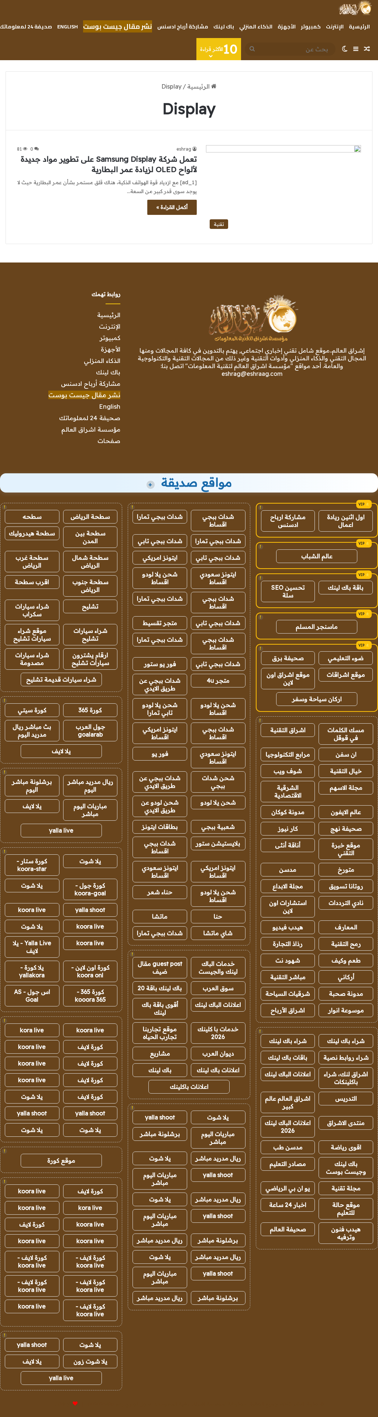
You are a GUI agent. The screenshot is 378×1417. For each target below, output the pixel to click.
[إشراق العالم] (354, 7)
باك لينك (223, 26)
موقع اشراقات (346, 674)
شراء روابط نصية (346, 1057)
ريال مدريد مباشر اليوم (90, 785)
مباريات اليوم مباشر (218, 1137)
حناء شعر (159, 892)
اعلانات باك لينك (218, 1070)
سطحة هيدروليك (32, 533)
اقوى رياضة (346, 1147)
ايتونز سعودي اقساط (218, 578)
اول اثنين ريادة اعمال (346, 520)
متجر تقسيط (160, 623)
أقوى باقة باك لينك (160, 1008)
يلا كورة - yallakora (32, 971)
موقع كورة (61, 1160)
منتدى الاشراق (346, 1122)
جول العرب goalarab (90, 730)
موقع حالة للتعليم (346, 1208)
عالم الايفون (346, 812)
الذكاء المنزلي (255, 26)
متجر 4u (218, 680)
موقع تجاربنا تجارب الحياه (160, 1032)
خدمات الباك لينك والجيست (218, 967)
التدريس (346, 1098)
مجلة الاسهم (346, 787)
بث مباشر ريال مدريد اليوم (32, 730)
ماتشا (160, 916)
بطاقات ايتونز (160, 826)
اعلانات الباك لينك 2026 (288, 1126)
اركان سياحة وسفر (317, 699)
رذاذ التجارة (288, 943)
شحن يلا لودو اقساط (160, 578)
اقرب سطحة (32, 582)
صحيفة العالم (288, 1229)
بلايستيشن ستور (218, 843)
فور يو (160, 753)
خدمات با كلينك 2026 (217, 1032)
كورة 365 (90, 710)
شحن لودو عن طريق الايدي (160, 806)
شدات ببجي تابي (160, 541)
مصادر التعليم (287, 1163)
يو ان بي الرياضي (287, 1188)
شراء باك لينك (346, 1040)
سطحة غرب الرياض (32, 561)
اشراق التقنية (288, 730)
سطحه (32, 516)
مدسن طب (288, 1147)
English (67, 26)
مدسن (287, 869)
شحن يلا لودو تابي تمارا (160, 708)
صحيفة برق (288, 658)
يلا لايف (61, 751)
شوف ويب (288, 771)
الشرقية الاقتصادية (288, 791)
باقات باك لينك (287, 1057)
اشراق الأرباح (288, 1010)
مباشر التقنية (288, 977)
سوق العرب (218, 988)
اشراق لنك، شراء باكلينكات (346, 1077)
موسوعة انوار (346, 1010)
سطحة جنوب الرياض (90, 585)
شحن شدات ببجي (218, 781)
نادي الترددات (346, 902)
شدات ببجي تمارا (160, 516)
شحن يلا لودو (218, 802)
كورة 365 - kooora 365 (90, 995)
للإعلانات (62, 1404)
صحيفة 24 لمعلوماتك (89, 418)
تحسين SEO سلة (288, 591)
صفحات (108, 441)
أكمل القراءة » (172, 207)
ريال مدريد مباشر (218, 1158)
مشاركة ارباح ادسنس (288, 520)
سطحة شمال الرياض (90, 561)
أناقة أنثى (287, 845)
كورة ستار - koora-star (32, 864)
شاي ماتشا (218, 933)
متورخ (346, 869)
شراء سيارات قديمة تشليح (61, 679)
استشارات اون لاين (288, 906)
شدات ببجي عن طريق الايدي (160, 684)
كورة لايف (90, 1046)
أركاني (346, 977)
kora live (32, 1030)
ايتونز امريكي (160, 557)
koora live (32, 909)
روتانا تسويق (346, 886)
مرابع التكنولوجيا (288, 754)
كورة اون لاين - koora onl (90, 971)
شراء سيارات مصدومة (32, 658)
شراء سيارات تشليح (90, 634)
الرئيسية (359, 26)
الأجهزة (287, 26)
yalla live (61, 830)
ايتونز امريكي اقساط (160, 733)
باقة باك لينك (346, 587)
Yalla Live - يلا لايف (32, 946)
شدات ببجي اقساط (218, 520)
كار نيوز (288, 828)
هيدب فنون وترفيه (346, 1233)
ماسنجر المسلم (317, 626)
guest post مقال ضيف (160, 967)
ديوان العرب (218, 1053)
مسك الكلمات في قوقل (345, 733)
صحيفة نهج (346, 828)
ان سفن (346, 754)
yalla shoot (160, 1117)
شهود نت (287, 960)
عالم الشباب (317, 556)
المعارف (346, 927)
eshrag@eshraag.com (251, 373)
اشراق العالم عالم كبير (287, 1102)
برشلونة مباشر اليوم (32, 785)
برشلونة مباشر (160, 1134)
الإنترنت (335, 26)
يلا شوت (218, 1117)
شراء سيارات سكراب (32, 610)
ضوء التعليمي (346, 658)
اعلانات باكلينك (189, 1086)
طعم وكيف (346, 960)
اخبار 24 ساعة (287, 1204)
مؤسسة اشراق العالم (90, 429)
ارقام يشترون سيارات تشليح (90, 658)
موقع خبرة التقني (345, 849)
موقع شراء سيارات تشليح (32, 634)
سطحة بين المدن (90, 537)
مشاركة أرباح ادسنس (182, 26)
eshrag (183, 149)
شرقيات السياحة (287, 993)
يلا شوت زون (90, 1361)
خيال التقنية (346, 771)
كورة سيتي (32, 710)
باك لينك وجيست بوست (346, 1167)
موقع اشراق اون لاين (288, 678)
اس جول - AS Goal (32, 995)
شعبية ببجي (218, 826)
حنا (218, 916)
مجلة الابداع (287, 886)
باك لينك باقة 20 (160, 988)
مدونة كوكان (288, 812)
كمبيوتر (311, 26)
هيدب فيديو (287, 927)
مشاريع (160, 1053)
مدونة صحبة (346, 993)
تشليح (90, 606)
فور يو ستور (160, 664)
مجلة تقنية (346, 1188)
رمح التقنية (346, 943)
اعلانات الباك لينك (288, 1074)
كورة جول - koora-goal (90, 889)
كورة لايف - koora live (90, 1261)
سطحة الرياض (90, 516)
